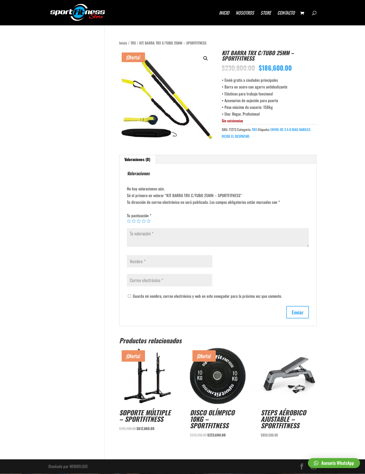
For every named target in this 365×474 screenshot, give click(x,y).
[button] (205, 58)
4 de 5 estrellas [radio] (144, 221)
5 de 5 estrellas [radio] (149, 221)
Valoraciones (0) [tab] (137, 159)
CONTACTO (286, 13)
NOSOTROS (245, 13)
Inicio (123, 42)
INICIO (224, 13)
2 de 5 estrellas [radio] (134, 221)
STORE (265, 13)
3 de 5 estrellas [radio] (139, 221)
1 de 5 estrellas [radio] (129, 221)
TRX (133, 42)
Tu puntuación (139, 215)
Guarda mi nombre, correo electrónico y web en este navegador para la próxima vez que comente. (207, 296)
